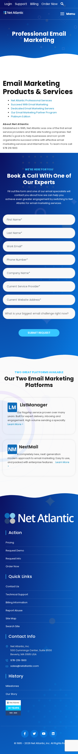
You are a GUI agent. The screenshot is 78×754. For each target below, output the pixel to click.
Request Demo (15, 550)
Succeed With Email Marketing (29, 104)
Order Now (49, 4)
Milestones (12, 686)
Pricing (10, 542)
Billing (34, 4)
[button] (67, 14)
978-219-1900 (18, 660)
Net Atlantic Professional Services (31, 100)
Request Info (13, 558)
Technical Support (17, 594)
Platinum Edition (20, 116)
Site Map (11, 618)
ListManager (34, 405)
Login (8, 4)
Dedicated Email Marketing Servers (32, 108)
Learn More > (15, 424)
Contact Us (12, 586)
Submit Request (39, 333)
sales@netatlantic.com (24, 666)
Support (21, 4)
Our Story (11, 694)
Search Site (13, 626)
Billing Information (16, 602)
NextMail (28, 447)
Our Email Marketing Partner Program (34, 112)
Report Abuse (14, 610)
